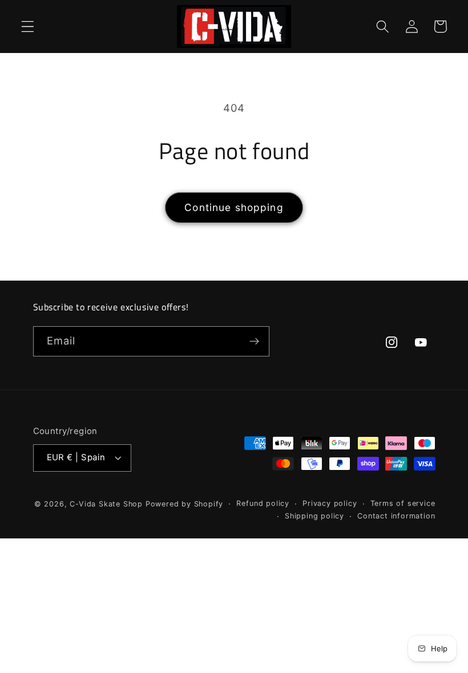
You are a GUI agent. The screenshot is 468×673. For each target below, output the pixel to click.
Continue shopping (234, 207)
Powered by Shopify (185, 504)
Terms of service (402, 503)
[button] (27, 26)
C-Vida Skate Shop (106, 504)
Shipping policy (314, 516)
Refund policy (262, 503)
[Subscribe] (254, 341)
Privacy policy (329, 503)
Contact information (396, 516)
